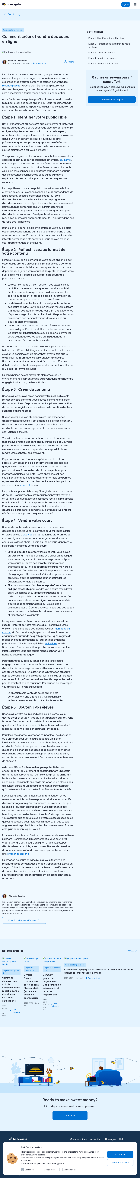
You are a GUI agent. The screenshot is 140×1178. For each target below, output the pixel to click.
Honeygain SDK (110, 1141)
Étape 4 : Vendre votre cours (102, 58)
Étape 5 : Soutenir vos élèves (103, 63)
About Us (95, 1139)
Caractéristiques (79, 1139)
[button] (112, 99)
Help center (122, 1141)
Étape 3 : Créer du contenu (101, 52)
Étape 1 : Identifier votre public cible (106, 38)
